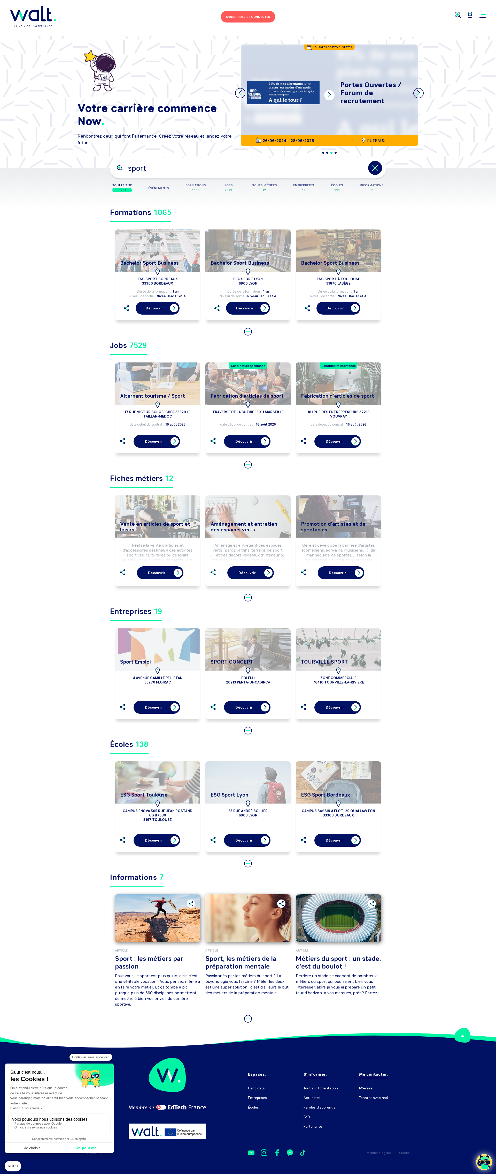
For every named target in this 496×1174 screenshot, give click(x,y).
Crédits (404, 1153)
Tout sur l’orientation (321, 1088)
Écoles (253, 1107)
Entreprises (257, 1098)
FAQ (307, 1117)
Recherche (368, 1107)
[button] (323, 153)
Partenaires (313, 1126)
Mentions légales (379, 1153)
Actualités (312, 1098)
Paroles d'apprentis (319, 1107)
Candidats (256, 1088)
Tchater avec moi (373, 1098)
